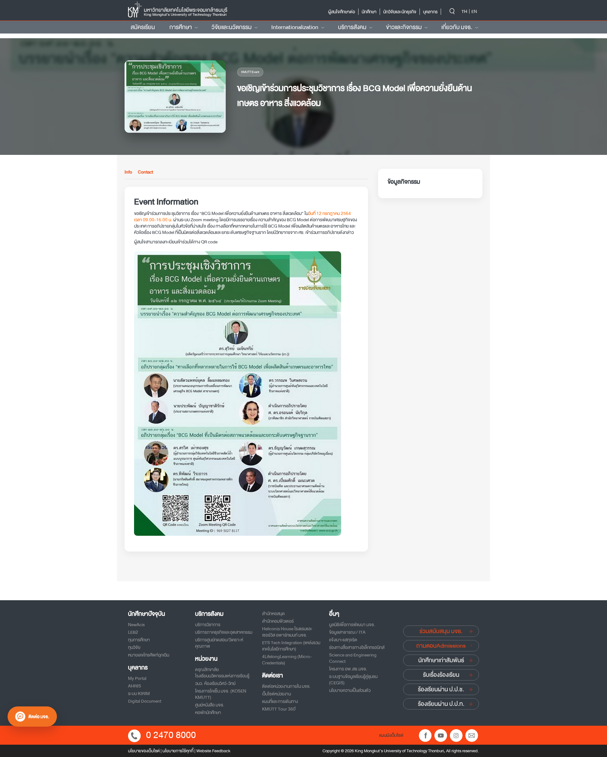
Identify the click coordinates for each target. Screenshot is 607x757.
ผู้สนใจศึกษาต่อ (341, 12)
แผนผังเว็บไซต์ (391, 735)
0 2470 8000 (171, 735)
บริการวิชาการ (207, 624)
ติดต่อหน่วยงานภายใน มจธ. (286, 686)
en (474, 11)
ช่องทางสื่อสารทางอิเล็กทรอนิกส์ (356, 647)
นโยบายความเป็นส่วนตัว (350, 690)
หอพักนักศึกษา (208, 712)
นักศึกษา (369, 12)
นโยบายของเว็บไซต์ (144, 750)
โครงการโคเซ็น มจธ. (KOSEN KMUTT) (220, 694)
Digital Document (144, 701)
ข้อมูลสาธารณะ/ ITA (347, 632)
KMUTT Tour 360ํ (279, 709)
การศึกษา (180, 27)
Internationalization (294, 27)
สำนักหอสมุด (273, 613)
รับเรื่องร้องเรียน (441, 675)
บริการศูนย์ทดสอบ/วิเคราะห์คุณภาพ (219, 643)
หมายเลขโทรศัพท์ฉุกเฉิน (148, 655)
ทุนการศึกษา (139, 640)
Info (128, 172)
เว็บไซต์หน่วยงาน (276, 694)
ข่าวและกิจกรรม (404, 27)
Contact (145, 172)
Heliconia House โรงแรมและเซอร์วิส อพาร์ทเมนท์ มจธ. (287, 632)
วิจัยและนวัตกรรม (232, 27)
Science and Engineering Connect (353, 658)
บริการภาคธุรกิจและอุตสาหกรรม (223, 632)
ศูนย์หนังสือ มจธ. (209, 705)
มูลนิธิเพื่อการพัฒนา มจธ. (352, 624)
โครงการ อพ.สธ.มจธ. (348, 669)
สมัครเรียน (143, 27)
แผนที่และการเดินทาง (280, 701)
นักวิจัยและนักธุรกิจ (399, 12)
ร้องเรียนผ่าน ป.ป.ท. (441, 704)
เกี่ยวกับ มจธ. (456, 27)
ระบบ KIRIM (139, 693)
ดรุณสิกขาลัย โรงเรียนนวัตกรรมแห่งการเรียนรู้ (222, 673)
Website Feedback (213, 750)
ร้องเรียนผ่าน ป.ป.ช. (441, 689)
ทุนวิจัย (134, 647)
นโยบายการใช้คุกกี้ (177, 750)
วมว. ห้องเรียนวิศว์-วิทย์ (215, 683)
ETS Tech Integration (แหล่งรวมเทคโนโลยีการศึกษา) (291, 646)
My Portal (137, 678)
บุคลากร (430, 12)
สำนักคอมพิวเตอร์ (278, 621)
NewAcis (136, 624)
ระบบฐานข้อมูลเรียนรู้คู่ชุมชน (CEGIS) (353, 680)
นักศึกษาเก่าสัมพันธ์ (441, 660)
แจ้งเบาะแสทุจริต (343, 640)
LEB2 (133, 632)
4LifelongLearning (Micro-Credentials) (287, 660)
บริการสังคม (352, 27)
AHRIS (134, 686)
